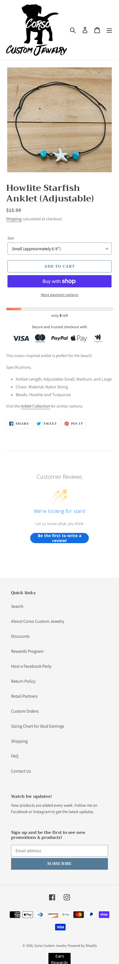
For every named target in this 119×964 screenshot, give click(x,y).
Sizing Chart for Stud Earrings (37, 726)
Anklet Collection (35, 406)
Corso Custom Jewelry (50, 945)
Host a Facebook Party (31, 666)
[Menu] (109, 30)
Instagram (42, 811)
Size (10, 238)
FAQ (15, 756)
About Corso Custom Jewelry (37, 621)
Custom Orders (25, 711)
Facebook (19, 811)
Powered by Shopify (82, 945)
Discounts (20, 636)
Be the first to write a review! (59, 538)
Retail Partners (24, 696)
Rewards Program (27, 651)
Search (17, 606)
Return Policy (23, 681)
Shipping (14, 218)
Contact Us (21, 771)
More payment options (59, 294)
